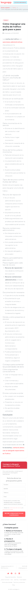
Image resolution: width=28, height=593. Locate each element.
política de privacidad (8, 509)
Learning (16, 579)
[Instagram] (15, 573)
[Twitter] (8, 573)
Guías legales (23, 579)
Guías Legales (5, 7)
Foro (12, 579)
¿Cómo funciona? (5, 579)
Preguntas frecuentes (10, 577)
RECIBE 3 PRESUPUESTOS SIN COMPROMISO (14, 514)
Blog (13, 585)
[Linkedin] (19, 573)
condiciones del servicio (15, 507)
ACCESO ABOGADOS (20, 2)
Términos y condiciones (19, 582)
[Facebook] (11, 573)
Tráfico (14, 7)
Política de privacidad (7, 582)
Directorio (19, 577)
